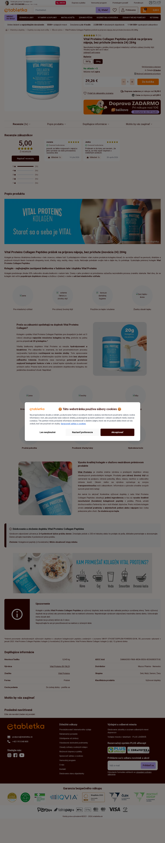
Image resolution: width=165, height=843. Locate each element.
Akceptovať (117, 432)
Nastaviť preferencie (82, 432)
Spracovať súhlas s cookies (73, 424)
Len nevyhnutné (47, 432)
